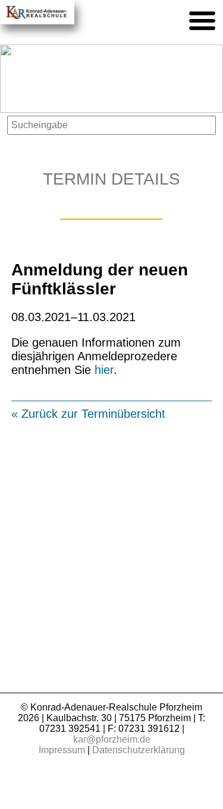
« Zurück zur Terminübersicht (88, 413)
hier (104, 369)
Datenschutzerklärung (138, 750)
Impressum (62, 750)
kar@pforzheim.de (111, 739)
